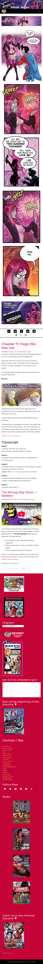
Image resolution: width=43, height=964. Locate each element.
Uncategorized (14, 563)
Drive (4, 752)
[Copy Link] (34, 331)
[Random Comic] (25, 335)
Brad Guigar (27, 352)
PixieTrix (5, 770)
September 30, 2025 (16, 499)
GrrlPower (5, 759)
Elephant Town (7, 755)
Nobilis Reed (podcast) (9, 767)
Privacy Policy (7, 953)
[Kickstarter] (10, 789)
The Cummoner (7, 750)
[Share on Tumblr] (21, 331)
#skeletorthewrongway (10, 559)
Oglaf (4, 768)
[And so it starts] (16, 335)
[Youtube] (26, 789)
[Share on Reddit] (27, 331)
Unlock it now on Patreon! (11, 436)
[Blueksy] (16, 789)
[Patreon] (5, 789)
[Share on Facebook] (8, 331)
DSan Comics (6, 754)
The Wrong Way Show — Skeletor (19, 494)
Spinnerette (6, 774)
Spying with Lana (7, 776)
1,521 (24, 568)
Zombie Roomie (7, 779)
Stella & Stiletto (7, 778)
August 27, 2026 (14, 352)
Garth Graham (7, 757)
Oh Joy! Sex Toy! (7, 761)
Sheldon (4, 772)
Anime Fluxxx (6, 746)
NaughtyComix (7, 765)
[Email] (21, 789)
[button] (3, 4)
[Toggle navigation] (39, 11)
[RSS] (32, 789)
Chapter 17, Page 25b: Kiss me (19, 346)
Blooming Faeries (7, 748)
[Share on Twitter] (15, 331)
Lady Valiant (6, 763)
